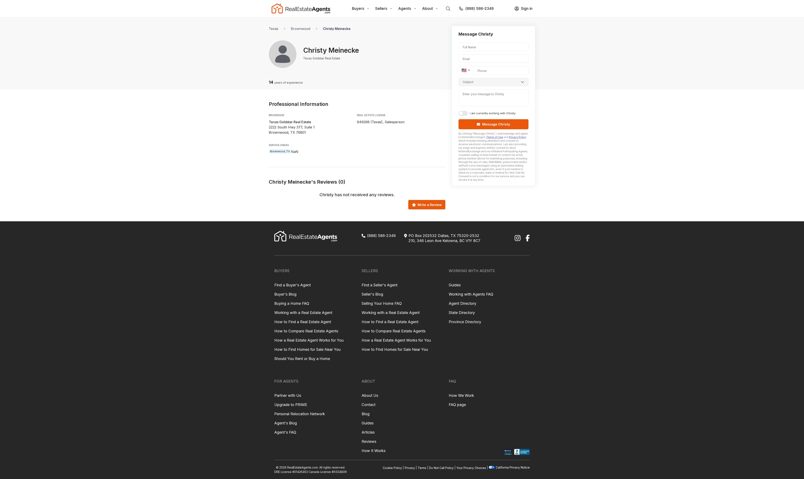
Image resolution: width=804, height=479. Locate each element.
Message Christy (496, 124)
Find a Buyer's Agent (292, 285)
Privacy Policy (517, 137)
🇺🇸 (464, 70)
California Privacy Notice (513, 467)
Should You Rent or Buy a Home (302, 358)
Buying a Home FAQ (291, 303)
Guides (455, 285)
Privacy (410, 467)
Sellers (381, 8)
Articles (368, 432)
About (427, 8)
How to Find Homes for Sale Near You (307, 349)
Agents (404, 8)
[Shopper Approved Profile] (508, 452)
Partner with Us (287, 395)
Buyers (358, 8)
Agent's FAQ (285, 432)
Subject (468, 82)
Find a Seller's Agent (379, 285)
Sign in (526, 8)
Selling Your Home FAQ (382, 303)
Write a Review (429, 205)
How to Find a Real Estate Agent (302, 322)
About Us (370, 395)
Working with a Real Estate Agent (303, 312)
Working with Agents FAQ (471, 294)
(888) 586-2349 (479, 8)
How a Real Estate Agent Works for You (309, 340)
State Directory (462, 312)
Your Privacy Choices (471, 467)
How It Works (373, 450)
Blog (366, 414)
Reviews (369, 441)
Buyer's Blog (285, 294)
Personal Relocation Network (299, 414)
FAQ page (457, 404)
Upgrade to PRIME (290, 404)
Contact (368, 404)
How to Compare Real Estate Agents (306, 331)
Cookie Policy (392, 467)
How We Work (461, 395)
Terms (422, 467)
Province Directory (465, 322)
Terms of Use (494, 137)
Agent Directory (462, 303)
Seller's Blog (372, 294)
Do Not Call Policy (441, 467)
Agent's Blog (285, 423)
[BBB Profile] (522, 452)
